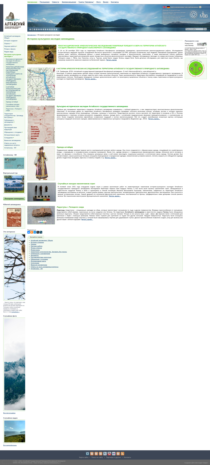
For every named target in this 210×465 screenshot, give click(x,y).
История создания (37, 242)
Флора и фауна (36, 248)
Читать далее (111, 60)
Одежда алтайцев (12, 102)
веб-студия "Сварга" (201, 463)
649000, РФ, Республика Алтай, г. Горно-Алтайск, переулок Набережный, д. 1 (37, 463)
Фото (98, 2)
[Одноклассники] (31, 232)
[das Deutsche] (168, 7)
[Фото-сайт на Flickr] (114, 453)
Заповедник (32, 2)
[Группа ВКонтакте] (87, 453)
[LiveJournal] (41, 232)
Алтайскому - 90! (37, 268)
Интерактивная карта (38, 261)
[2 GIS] (118, 453)
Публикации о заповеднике (40, 253)
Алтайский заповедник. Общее (42, 240)
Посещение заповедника (14, 198)
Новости (55, 2)
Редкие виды (35, 250)
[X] (38, 232)
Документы (35, 255)
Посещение (45, 2)
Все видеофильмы (10, 445)
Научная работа (36, 246)
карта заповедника (177, 7)
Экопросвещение (69, 2)
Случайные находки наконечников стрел (12, 105)
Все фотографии (9, 413)
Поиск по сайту (97, 457)
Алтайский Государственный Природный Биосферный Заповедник (44, 461)
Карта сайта (83, 457)
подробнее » (15, 312)
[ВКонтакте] (28, 232)
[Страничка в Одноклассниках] (96, 453)
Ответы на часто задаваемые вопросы (44, 267)
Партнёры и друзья (113, 457)
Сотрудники (35, 263)
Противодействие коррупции (41, 257)
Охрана (33, 244)
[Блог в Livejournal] (105, 453)
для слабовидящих (191, 7)
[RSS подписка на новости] (122, 453)
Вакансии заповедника (39, 265)
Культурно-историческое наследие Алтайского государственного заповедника (14, 61)
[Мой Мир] (34, 232)
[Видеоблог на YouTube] (109, 453)
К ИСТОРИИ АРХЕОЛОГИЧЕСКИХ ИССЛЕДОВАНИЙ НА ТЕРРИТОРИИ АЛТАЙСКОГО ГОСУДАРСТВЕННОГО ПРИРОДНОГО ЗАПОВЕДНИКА (13, 93)
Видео (105, 2)
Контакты (115, 2)
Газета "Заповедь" (86, 2)
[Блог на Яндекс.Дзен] (100, 453)
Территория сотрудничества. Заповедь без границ (49, 252)
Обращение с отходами (39, 259)
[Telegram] (92, 453)
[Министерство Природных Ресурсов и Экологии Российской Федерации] (200, 7)
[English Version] (164, 7)
